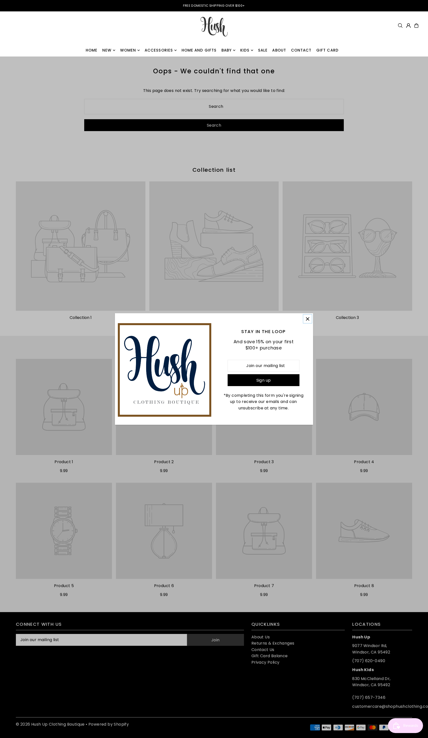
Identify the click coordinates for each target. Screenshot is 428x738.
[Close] (307, 318)
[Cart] (416, 25)
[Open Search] (400, 25)
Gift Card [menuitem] (327, 50)
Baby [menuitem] (226, 50)
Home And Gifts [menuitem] (199, 50)
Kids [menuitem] (245, 50)
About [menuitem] (279, 50)
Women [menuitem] (128, 50)
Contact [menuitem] (301, 50)
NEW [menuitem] (106, 50)
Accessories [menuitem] (159, 50)
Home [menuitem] (92, 50)
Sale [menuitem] (263, 50)
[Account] (408, 25)
